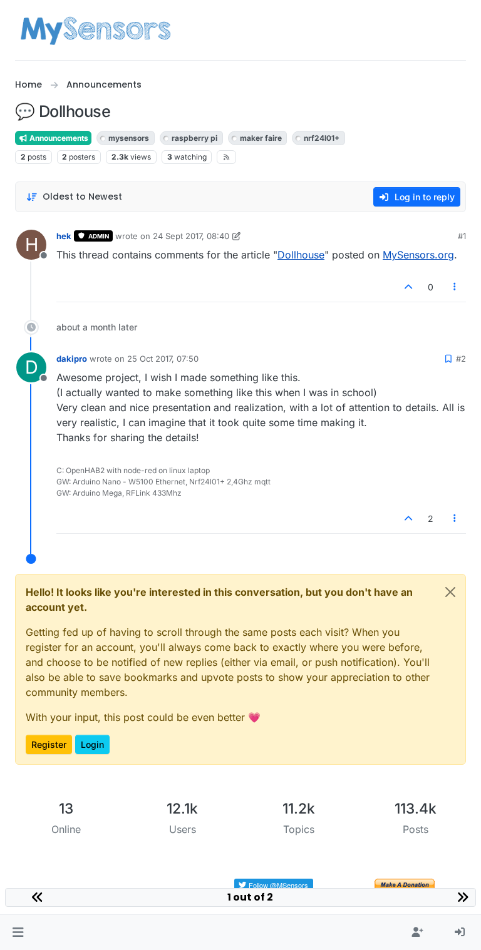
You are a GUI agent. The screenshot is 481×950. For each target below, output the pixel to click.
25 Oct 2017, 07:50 (163, 359)
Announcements (58, 138)
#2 (461, 359)
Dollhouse (300, 254)
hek (63, 236)
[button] (18, 932)
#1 (462, 236)
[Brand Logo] (95, 30)
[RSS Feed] (226, 157)
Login (92, 744)
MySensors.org (418, 254)
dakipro (71, 359)
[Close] (450, 592)
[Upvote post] (408, 287)
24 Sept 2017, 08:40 (191, 236)
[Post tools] (455, 287)
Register (48, 744)
